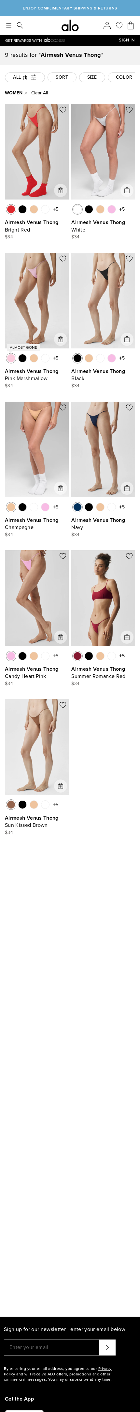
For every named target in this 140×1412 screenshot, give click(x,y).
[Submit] (107, 1347)
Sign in (127, 40)
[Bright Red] (11, 209)
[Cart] (130, 25)
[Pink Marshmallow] (11, 358)
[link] (62, 40)
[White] (45, 209)
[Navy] (77, 507)
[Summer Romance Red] (77, 656)
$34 (9, 237)
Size (92, 77)
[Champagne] (34, 209)
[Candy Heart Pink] (111, 209)
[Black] (22, 209)
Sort (62, 77)
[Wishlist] (119, 25)
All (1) (20, 77)
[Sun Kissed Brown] (11, 804)
